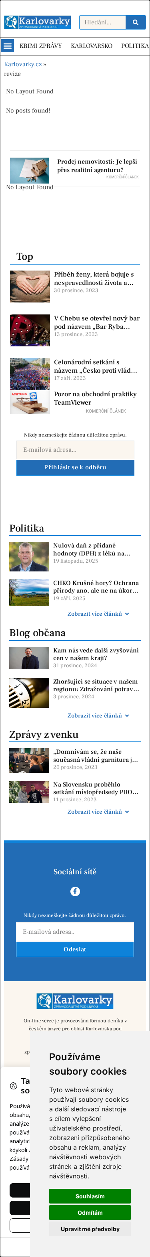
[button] (7, 45)
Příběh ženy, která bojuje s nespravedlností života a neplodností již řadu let (94, 282)
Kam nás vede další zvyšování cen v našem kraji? (96, 654)
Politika (26, 528)
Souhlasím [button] (90, 1196)
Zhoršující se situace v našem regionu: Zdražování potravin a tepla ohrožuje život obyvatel (96, 693)
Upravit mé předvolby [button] (90, 1228)
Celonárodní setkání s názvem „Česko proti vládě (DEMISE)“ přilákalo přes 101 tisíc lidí (94, 374)
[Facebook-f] (75, 891)
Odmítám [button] (90, 1212)
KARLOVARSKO (91, 46)
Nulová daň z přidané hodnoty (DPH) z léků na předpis (88, 553)
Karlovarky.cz (23, 64)
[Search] (136, 22)
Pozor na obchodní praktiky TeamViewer (95, 398)
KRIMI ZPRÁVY (41, 46)
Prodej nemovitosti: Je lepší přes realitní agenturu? (97, 166)
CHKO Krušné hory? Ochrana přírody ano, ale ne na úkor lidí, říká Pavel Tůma (96, 590)
